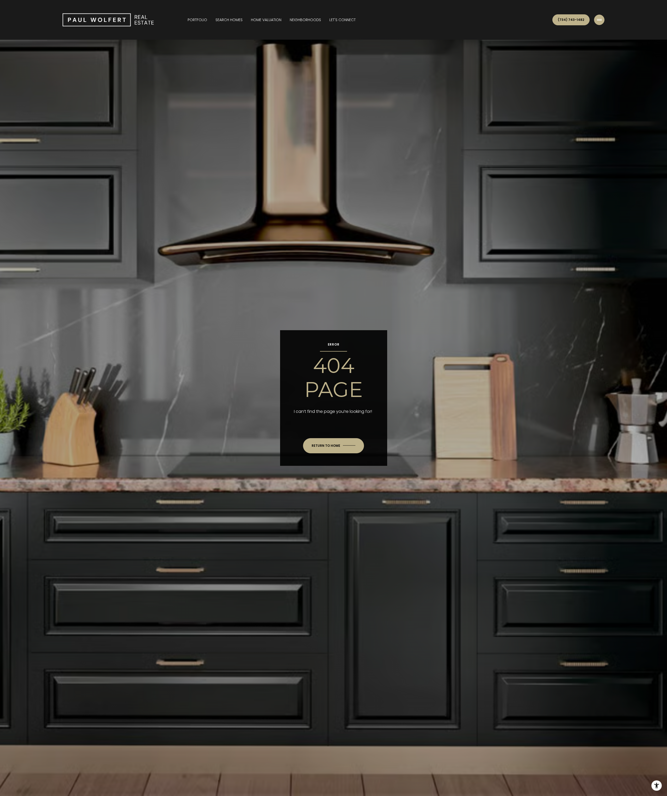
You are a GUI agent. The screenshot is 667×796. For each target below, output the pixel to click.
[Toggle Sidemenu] (599, 20)
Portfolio (197, 19)
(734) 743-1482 (571, 19)
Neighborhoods (305, 19)
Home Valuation (266, 19)
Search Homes (229, 19)
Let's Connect (342, 19)
